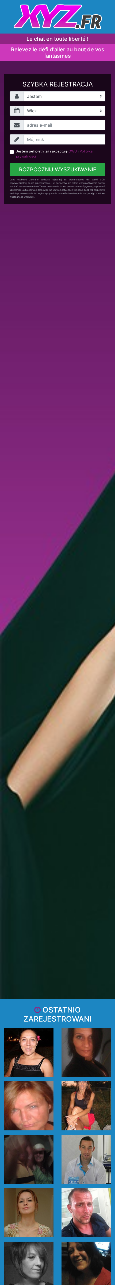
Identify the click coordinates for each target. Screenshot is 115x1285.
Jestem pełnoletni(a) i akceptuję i (54, 153)
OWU (72, 151)
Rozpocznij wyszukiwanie (57, 169)
